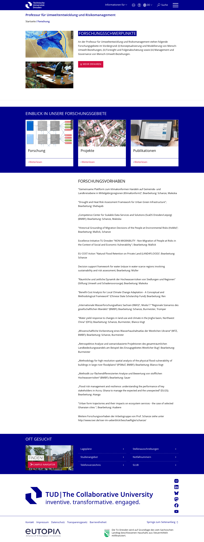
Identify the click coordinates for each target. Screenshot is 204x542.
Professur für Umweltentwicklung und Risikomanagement (71, 15)
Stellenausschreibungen (146, 449)
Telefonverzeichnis (90, 465)
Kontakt (30, 522)
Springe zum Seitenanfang (161, 522)
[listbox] (102, 143)
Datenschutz (58, 522)
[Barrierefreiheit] (139, 5)
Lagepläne (86, 449)
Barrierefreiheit (98, 522)
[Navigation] (175, 5)
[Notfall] (133, 5)
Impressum (42, 522)
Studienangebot (89, 457)
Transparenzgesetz (77, 522)
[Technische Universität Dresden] (35, 5)
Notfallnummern (142, 457)
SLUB (136, 465)
